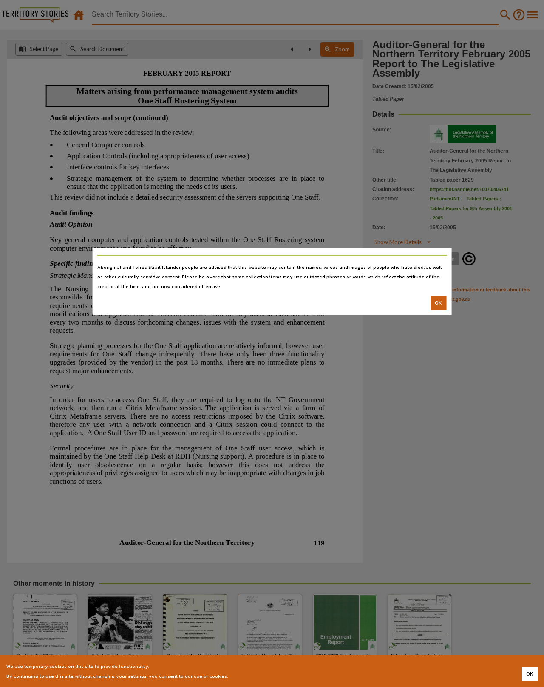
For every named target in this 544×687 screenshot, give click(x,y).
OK (438, 303)
